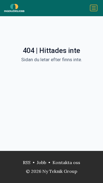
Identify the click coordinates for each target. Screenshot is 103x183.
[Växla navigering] (93, 8)
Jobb (41, 162)
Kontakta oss (66, 162)
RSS (26, 162)
